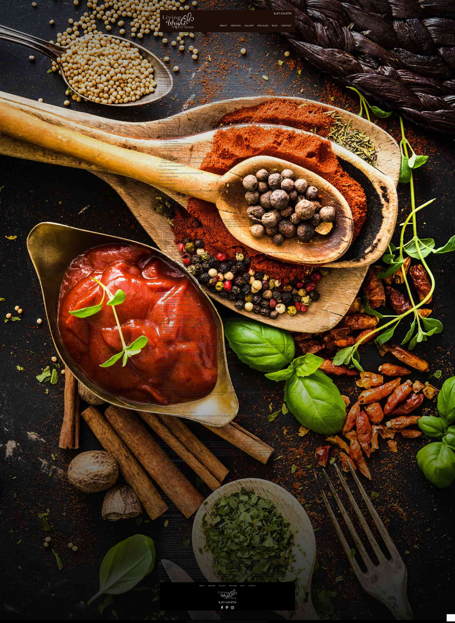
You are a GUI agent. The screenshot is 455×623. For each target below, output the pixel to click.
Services (236, 25)
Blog (275, 25)
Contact (286, 25)
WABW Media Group (260, 621)
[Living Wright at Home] (178, 20)
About (223, 25)
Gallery (249, 25)
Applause (262, 25)
